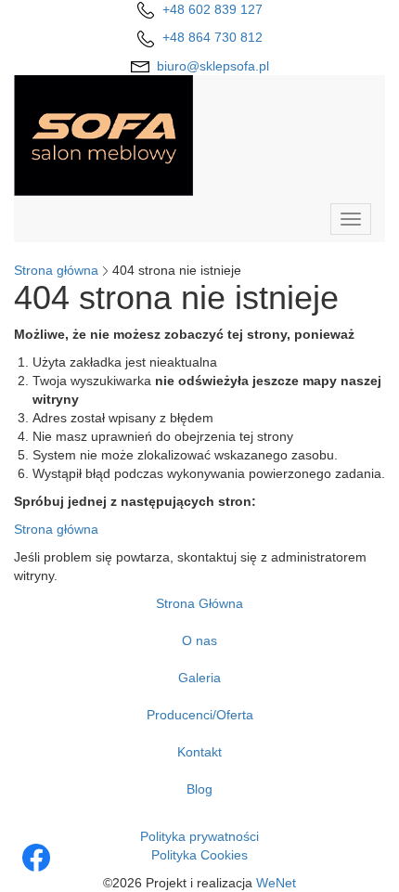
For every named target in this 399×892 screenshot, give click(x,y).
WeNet (276, 882)
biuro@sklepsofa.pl (213, 65)
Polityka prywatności (199, 836)
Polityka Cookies (199, 854)
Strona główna (56, 270)
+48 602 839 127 (212, 9)
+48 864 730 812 (212, 37)
